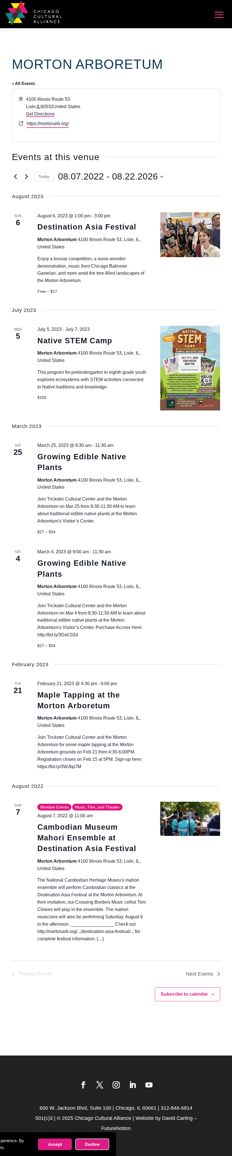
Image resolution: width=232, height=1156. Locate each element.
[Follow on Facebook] (83, 1085)
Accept (55, 1144)
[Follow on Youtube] (149, 1085)
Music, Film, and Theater (97, 807)
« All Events (23, 83)
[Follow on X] (100, 1085)
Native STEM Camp (74, 340)
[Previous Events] (15, 176)
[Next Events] (26, 176)
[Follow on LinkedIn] (132, 1085)
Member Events (54, 807)
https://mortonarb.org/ (48, 123)
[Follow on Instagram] (116, 1085)
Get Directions (40, 114)
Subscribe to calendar (184, 994)
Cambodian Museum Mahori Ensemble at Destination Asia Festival (86, 838)
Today (43, 176)
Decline (92, 1144)
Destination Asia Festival (86, 227)
